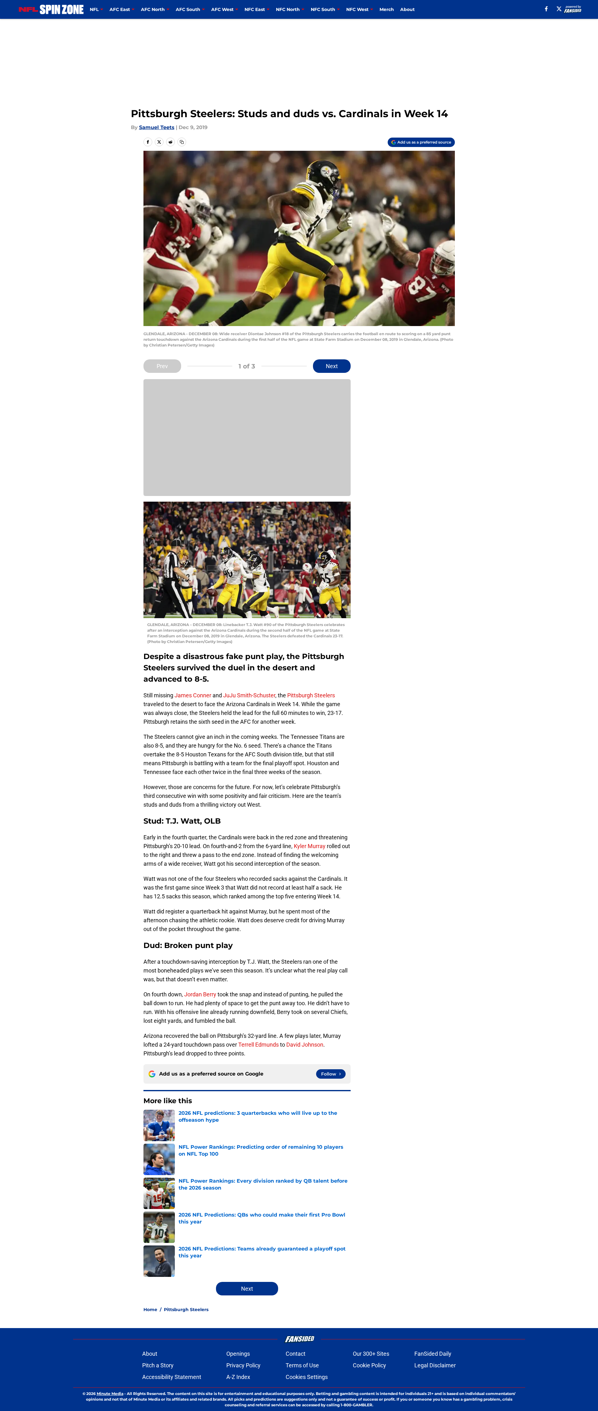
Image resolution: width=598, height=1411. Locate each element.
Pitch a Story (158, 1365)
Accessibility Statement (171, 1377)
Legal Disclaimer (435, 1365)
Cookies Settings (307, 1377)
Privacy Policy (243, 1365)
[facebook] (546, 8)
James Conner (193, 695)
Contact (295, 1353)
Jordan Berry (200, 994)
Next (332, 366)
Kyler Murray (310, 846)
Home (150, 1309)
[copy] (181, 142)
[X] (559, 8)
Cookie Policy (369, 1365)
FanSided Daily (432, 1353)
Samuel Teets (157, 127)
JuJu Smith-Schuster (249, 695)
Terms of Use (302, 1365)
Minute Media (110, 1393)
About (407, 9)
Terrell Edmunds (258, 1044)
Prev (162, 366)
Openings (238, 1353)
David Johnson (304, 1044)
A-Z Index (238, 1377)
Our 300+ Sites (371, 1353)
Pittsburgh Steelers (311, 695)
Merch (387, 9)
